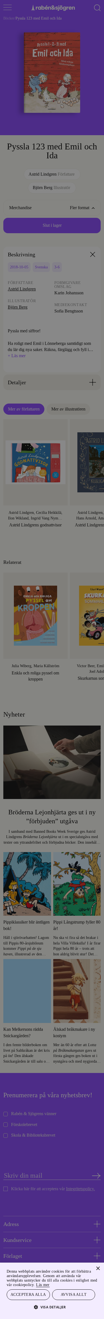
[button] (52, 1307)
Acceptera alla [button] (28, 1294)
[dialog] (52, 659)
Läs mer (88, 1284)
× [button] (98, 1268)
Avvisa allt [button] (73, 1294)
